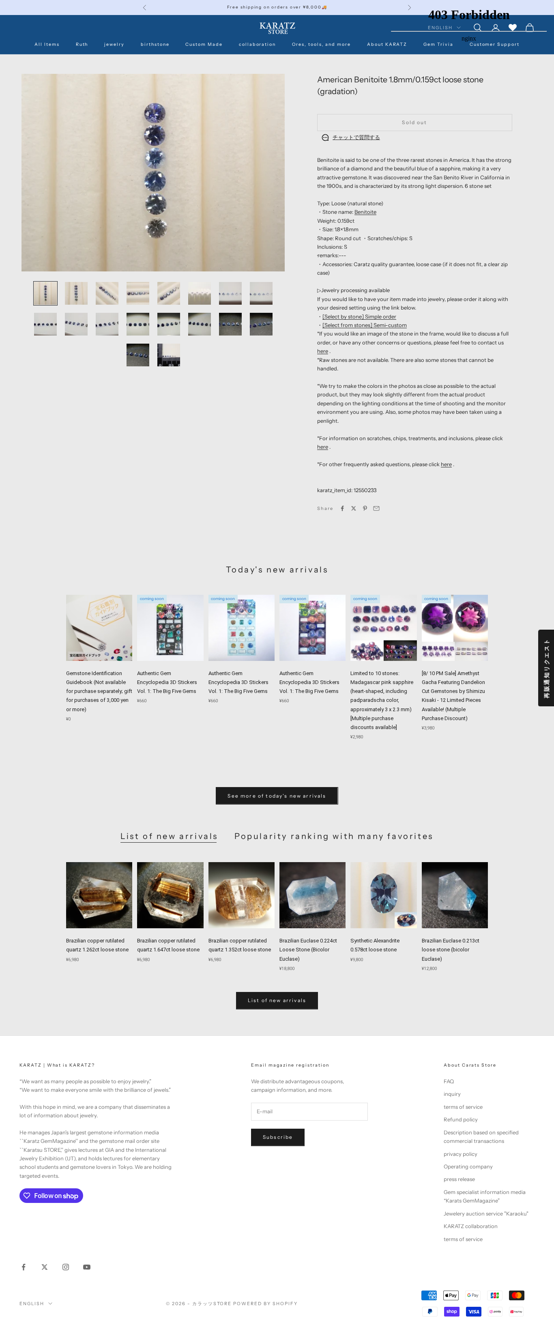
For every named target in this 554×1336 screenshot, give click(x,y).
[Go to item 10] (76, 324)
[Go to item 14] (199, 324)
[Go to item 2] (76, 293)
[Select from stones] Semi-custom (364, 325)
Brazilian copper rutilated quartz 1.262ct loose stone (97, 945)
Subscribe (278, 1137)
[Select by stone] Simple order (359, 316)
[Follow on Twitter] (45, 1267)
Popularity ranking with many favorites (334, 836)
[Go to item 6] (199, 293)
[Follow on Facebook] (23, 1267)
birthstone (155, 44)
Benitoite (365, 212)
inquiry (452, 1094)
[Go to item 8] (261, 293)
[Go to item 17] (138, 355)
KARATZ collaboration (471, 1226)
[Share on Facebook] (342, 508)
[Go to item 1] (45, 293)
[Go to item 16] (261, 324)
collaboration (257, 44)
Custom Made (203, 44)
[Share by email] (376, 508)
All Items (47, 44)
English (31, 1303)
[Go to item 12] (138, 324)
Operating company (468, 1166)
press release (459, 1179)
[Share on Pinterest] (365, 508)
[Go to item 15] (230, 324)
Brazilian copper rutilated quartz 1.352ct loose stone (239, 945)
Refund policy (461, 1119)
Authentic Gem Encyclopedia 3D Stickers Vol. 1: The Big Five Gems (167, 682)
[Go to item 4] (138, 293)
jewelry (114, 44)
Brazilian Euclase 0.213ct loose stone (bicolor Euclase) (450, 950)
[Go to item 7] (230, 293)
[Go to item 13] (169, 324)
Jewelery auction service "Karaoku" (486, 1213)
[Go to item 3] (107, 293)
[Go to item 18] (169, 355)
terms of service (463, 1107)
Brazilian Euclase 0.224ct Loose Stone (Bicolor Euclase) (308, 950)
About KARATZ (387, 44)
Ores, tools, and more (321, 44)
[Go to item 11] (107, 324)
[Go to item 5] (169, 293)
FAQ (449, 1081)
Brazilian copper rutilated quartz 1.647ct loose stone (168, 945)
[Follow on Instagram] (66, 1267)
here (322, 351)
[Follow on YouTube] (87, 1267)
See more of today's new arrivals (277, 796)
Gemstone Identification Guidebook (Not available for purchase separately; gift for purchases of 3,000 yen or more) (99, 691)
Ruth (82, 44)
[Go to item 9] (45, 324)
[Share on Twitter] (353, 508)
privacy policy (460, 1154)
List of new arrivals (169, 836)
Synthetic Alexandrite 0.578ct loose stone (374, 945)
